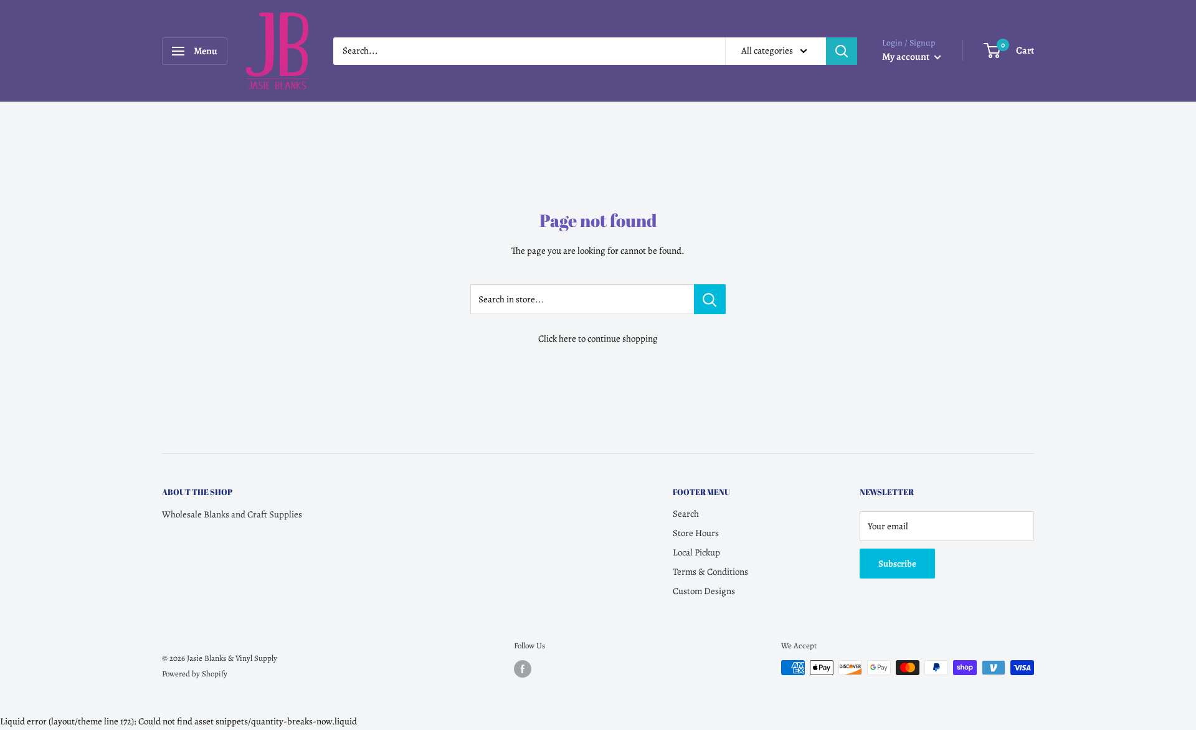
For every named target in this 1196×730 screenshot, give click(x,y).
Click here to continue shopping (598, 338)
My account (906, 57)
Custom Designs (704, 591)
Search (686, 513)
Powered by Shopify (194, 673)
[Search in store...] (710, 299)
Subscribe (897, 563)
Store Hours (696, 533)
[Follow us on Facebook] (522, 669)
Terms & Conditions (710, 571)
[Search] (841, 51)
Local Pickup (696, 552)
